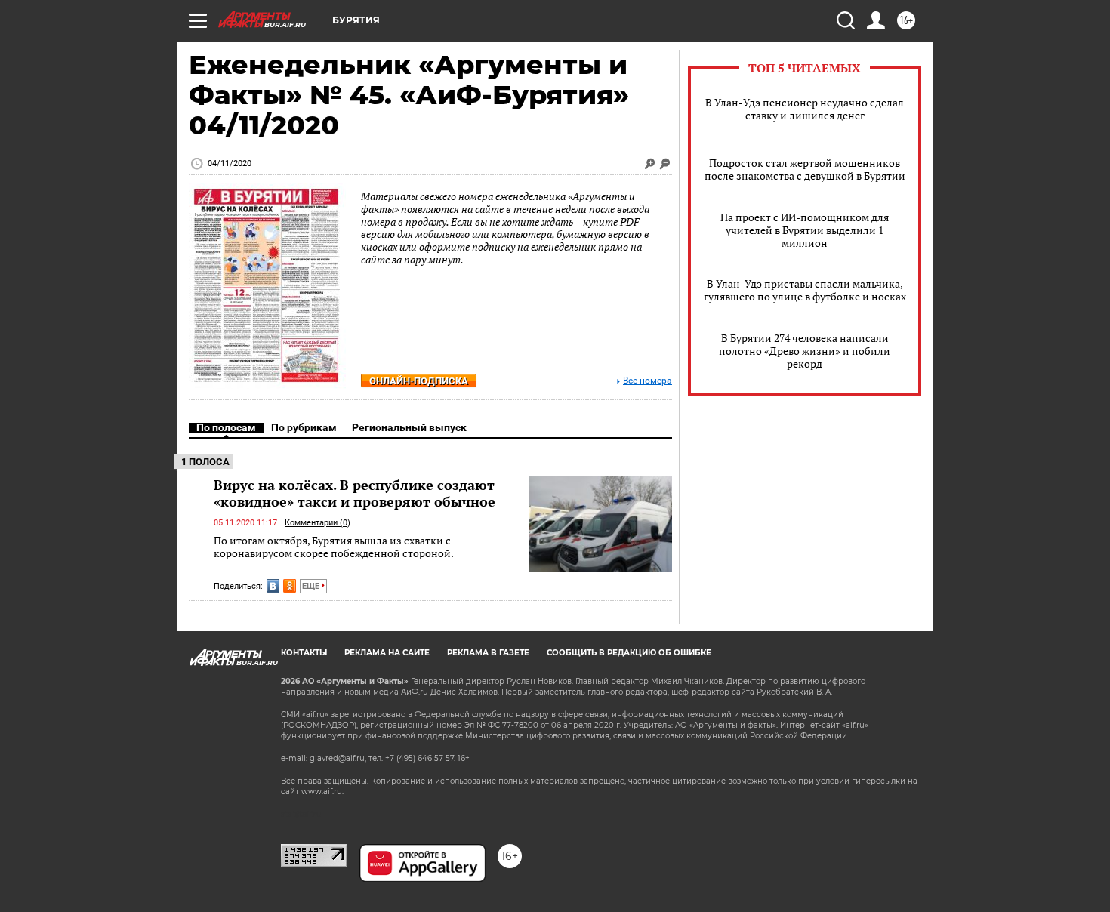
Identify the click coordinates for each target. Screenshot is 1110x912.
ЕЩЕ (312, 586)
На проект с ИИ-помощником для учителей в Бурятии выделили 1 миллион (804, 230)
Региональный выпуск (409, 427)
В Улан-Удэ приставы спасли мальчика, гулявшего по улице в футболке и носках (805, 290)
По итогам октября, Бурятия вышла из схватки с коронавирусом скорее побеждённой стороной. (334, 547)
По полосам (226, 427)
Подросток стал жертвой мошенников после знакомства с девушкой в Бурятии (805, 169)
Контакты (304, 653)
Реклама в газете (488, 653)
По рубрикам (304, 427)
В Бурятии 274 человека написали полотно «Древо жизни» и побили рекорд (804, 350)
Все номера (647, 381)
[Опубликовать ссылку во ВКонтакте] (273, 586)
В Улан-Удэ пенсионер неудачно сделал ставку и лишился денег (804, 109)
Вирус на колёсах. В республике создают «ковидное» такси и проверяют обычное (354, 493)
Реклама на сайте (387, 653)
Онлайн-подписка (418, 381)
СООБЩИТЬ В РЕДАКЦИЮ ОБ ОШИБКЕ (629, 653)
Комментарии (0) (317, 523)
